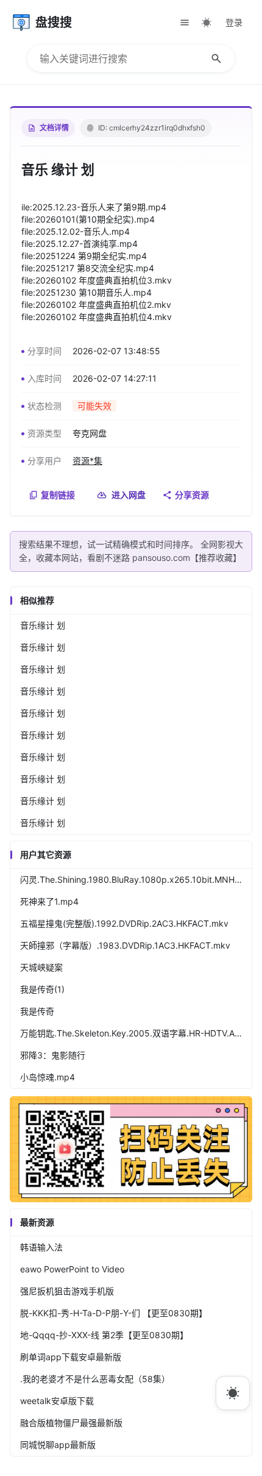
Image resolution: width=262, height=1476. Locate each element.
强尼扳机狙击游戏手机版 (67, 1291)
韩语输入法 (41, 1247)
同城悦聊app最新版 (58, 1444)
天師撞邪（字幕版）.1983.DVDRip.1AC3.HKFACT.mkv (125, 945)
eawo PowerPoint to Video (72, 1269)
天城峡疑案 (41, 967)
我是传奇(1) (42, 989)
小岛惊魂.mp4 (47, 1077)
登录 (234, 22)
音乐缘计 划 (42, 625)
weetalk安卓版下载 (57, 1401)
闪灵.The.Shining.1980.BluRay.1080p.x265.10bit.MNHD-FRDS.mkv (136, 879)
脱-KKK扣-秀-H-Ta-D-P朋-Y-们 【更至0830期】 (113, 1313)
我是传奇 (37, 1011)
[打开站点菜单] (184, 22)
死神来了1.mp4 (49, 901)
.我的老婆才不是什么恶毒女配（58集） (95, 1379)
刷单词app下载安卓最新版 (70, 1357)
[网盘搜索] (131, 1199)
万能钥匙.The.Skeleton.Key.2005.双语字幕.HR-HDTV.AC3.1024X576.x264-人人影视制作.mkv (136, 1033)
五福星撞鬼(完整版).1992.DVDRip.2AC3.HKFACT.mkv (124, 923)
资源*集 (87, 460)
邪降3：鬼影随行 (52, 1055)
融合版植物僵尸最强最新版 (71, 1422)
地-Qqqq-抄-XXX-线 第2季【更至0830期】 (104, 1335)
